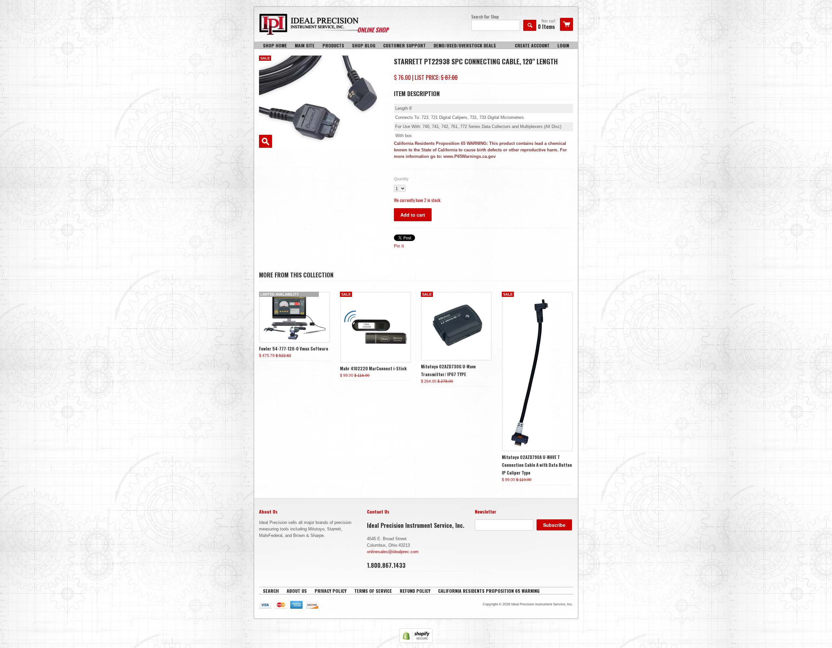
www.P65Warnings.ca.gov (469, 156)
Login (563, 45)
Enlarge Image (265, 141)
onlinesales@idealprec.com (393, 551)
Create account (532, 45)
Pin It (399, 246)
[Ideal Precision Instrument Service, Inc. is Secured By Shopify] (416, 641)
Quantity (401, 179)
